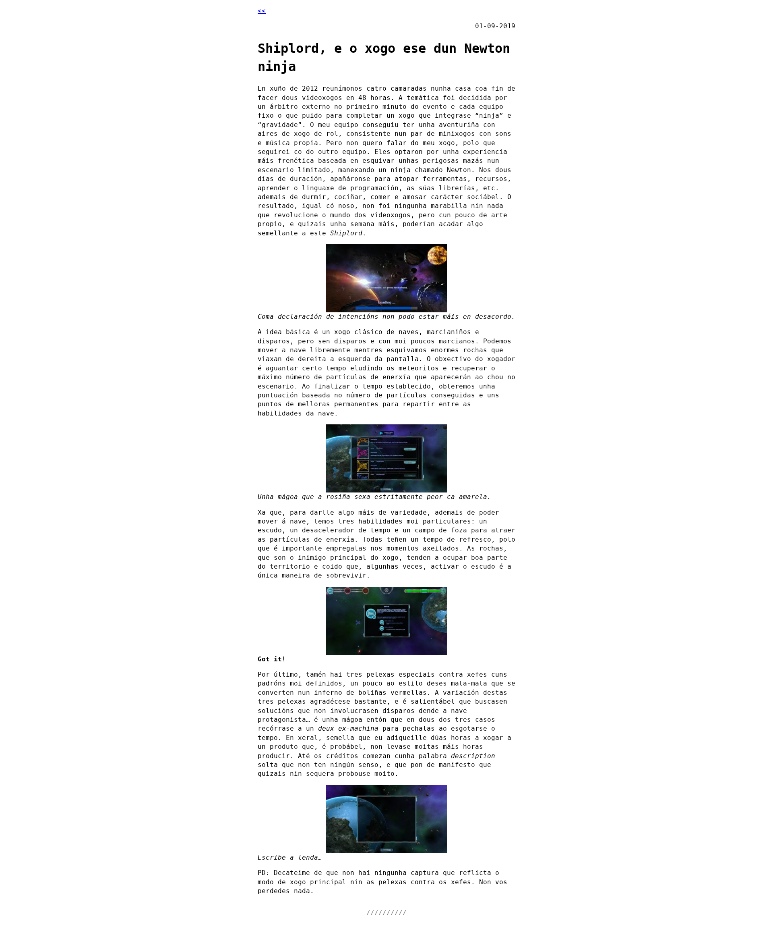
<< (262, 11)
